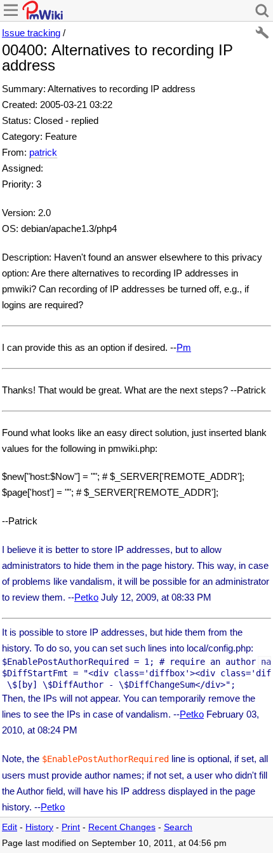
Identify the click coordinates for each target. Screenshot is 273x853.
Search (178, 827)
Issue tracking (31, 32)
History (39, 827)
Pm (183, 347)
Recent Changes (122, 827)
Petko (86, 597)
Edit (9, 827)
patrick (43, 152)
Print (71, 827)
